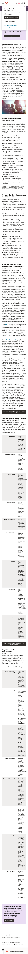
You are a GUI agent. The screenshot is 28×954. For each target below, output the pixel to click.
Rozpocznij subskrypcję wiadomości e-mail (11, 942)
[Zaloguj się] (22, 3)
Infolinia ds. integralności (7, 944)
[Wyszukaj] (16, 3)
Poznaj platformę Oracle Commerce (12, 36)
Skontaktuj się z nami (18, 944)
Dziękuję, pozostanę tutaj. (10, 21)
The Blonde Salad (11, 340)
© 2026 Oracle (5, 935)
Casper (7, 324)
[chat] (6, 951)
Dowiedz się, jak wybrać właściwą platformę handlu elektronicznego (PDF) (14, 644)
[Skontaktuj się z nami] (25, 3)
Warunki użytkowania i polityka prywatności (11, 937)
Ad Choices (13, 939)
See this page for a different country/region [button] (10, 26)
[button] (3, 3)
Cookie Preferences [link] (6, 939)
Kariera (19, 939)
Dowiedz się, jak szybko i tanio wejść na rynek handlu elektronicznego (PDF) (14, 412)
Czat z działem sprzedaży (16, 951)
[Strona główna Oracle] (6, 3)
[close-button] (25, 951)
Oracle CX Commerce (9, 920)
